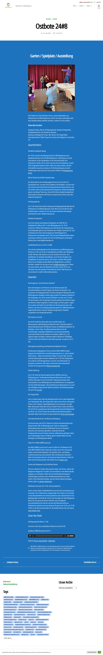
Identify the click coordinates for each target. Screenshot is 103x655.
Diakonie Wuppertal (30, 627)
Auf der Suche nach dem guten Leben (13, 629)
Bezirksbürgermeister (42, 619)
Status (88, 6)
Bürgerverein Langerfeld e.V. (11, 634)
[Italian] (92, 2)
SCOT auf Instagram (67, 414)
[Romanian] (95, 2)
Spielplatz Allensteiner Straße (22, 624)
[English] (86, 2)
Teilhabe (44, 599)
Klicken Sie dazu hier (53, 366)
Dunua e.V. (7, 627)
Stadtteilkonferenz (67, 548)
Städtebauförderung (42, 604)
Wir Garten (17, 632)
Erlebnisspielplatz (28, 632)
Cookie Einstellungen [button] (92, 652)
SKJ (26, 622)
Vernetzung (8, 599)
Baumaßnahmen (41, 629)
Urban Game (31, 614)
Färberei (7, 602)
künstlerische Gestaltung (39, 624)
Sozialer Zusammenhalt (10, 604)
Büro (74, 6)
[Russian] (97, 2)
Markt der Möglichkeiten (44, 612)
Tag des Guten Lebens (40, 607)
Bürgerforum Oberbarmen (27, 604)
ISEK (33, 634)
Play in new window (40, 541)
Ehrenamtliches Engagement (30, 617)
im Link (39, 390)
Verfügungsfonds (45, 550)
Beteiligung (7, 617)
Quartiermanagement (10, 609)
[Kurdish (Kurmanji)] (93, 2)
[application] (51, 536)
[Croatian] (84, 2)
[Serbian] (99, 2)
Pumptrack (7, 632)
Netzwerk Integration (42, 548)
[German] (89, 2)
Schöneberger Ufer (42, 634)
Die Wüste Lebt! (18, 627)
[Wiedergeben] (30, 536)
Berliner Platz (8, 622)
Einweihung (22, 619)
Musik (33, 622)
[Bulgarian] (83, 2)
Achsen (81, 6)
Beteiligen (25, 634)
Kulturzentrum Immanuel (25, 609)
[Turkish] (101, 2)
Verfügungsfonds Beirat (25, 607)
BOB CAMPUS (33, 546)
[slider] (72, 535)
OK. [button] (99, 652)
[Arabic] (81, 2)
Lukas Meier (48, 33)
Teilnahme (17, 617)
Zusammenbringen (65, 550)
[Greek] (90, 2)
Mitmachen (8, 597)
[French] (87, 2)
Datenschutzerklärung (10, 584)
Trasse (40, 622)
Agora (31, 619)
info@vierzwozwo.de (60, 264)
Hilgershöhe (8, 614)
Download (51, 541)
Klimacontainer (39, 609)
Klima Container (61, 546)
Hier (51, 295)
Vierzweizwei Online (9, 612)
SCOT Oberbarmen (58, 548)
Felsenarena (18, 622)
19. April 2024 (58, 33)
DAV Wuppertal (43, 627)
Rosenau (38, 632)
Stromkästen (29, 629)
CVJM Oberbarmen (41, 546)
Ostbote (54, 19)
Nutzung (48, 19)
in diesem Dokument (45, 481)
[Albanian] (80, 2)
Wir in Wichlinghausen (55, 550)
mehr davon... (8, 638)
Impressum (7, 581)
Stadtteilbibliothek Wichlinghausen (26, 612)
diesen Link (63, 460)
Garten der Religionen (51, 546)
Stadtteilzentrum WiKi (35, 550)
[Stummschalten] (68, 536)
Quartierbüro (51, 548)
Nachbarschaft (8, 624)
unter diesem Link (34, 510)
